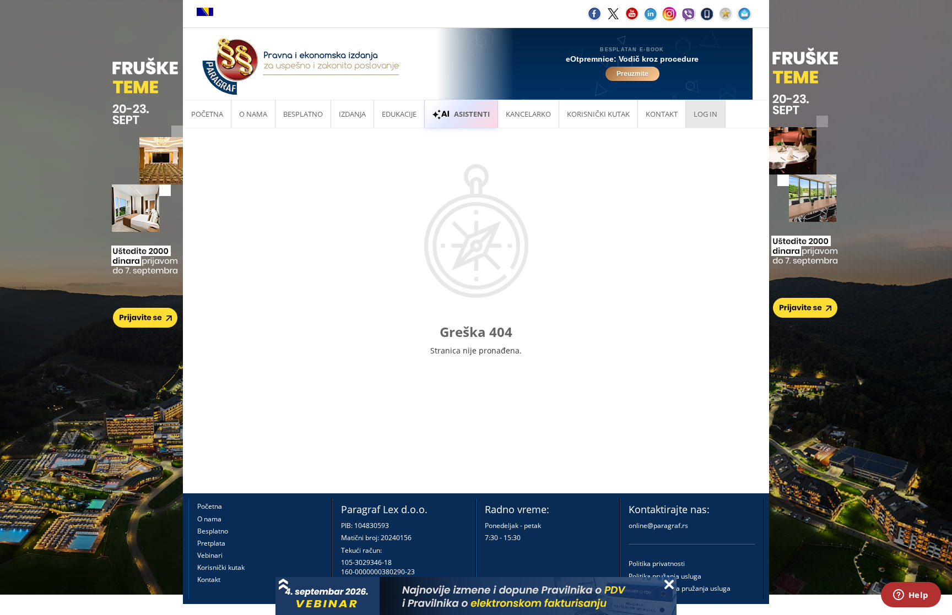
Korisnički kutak (221, 567)
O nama (253, 114)
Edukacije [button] (399, 114)
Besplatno (303, 114)
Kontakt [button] (662, 114)
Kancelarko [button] (528, 114)
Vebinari (210, 555)
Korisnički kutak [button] (598, 114)
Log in (705, 114)
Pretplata (211, 543)
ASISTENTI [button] (472, 114)
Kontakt (208, 579)
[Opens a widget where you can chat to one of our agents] (910, 595)
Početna (207, 114)
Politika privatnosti (657, 563)
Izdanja (352, 114)
